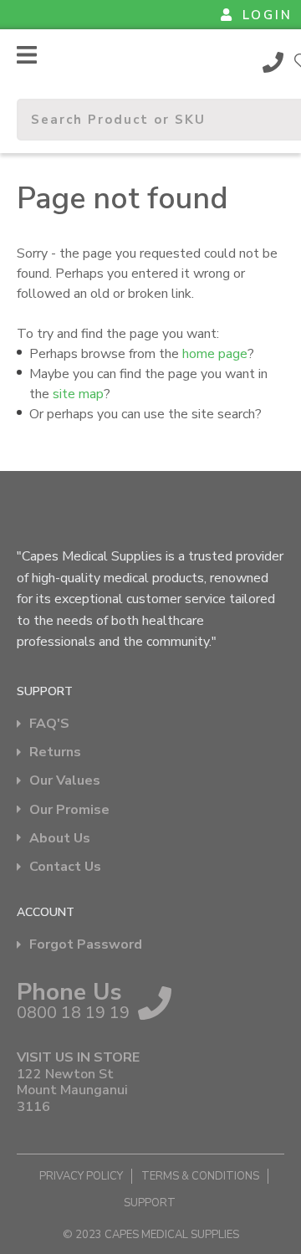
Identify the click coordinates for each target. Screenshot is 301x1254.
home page (214, 354)
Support (150, 1202)
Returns (55, 752)
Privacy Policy (81, 1176)
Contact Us (65, 867)
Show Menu (27, 55)
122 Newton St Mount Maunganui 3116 (72, 1091)
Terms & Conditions (200, 1176)
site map (78, 394)
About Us (59, 839)
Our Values (64, 781)
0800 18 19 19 (273, 62)
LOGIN (267, 15)
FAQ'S (49, 724)
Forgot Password (85, 945)
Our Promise (69, 810)
